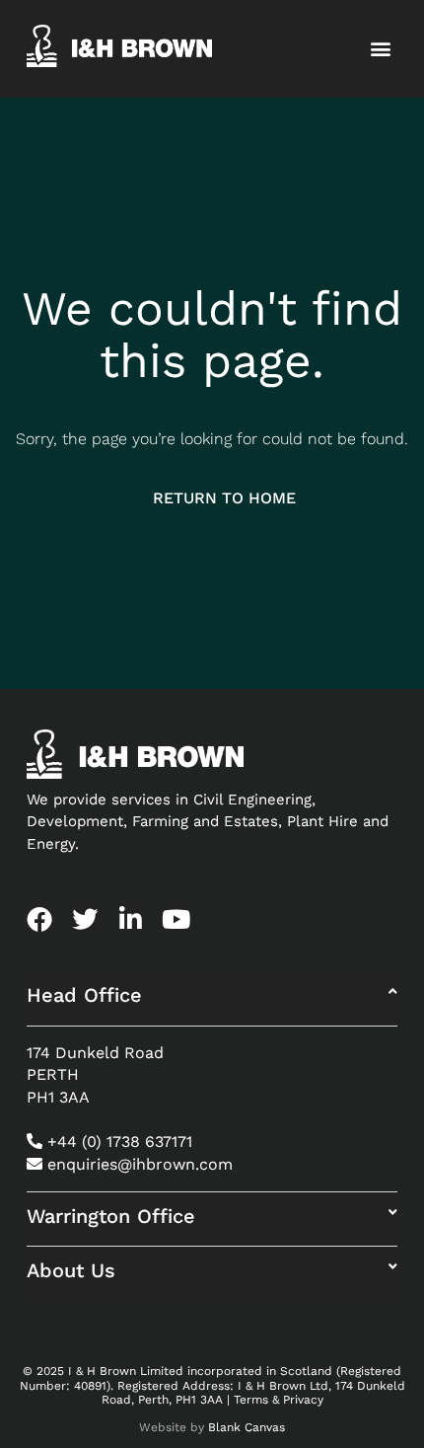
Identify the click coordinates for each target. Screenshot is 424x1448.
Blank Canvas (246, 1427)
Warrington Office (111, 1216)
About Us (71, 1270)
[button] (381, 49)
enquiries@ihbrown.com (140, 1164)
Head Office (84, 995)
